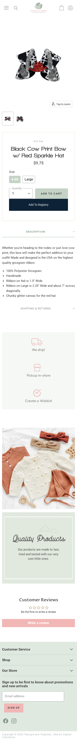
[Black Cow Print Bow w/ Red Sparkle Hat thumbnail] (7, 118)
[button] (38, 232)
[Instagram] (13, 720)
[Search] (12, 8)
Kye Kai (38, 141)
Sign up (14, 707)
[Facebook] (5, 720)
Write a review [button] (38, 623)
